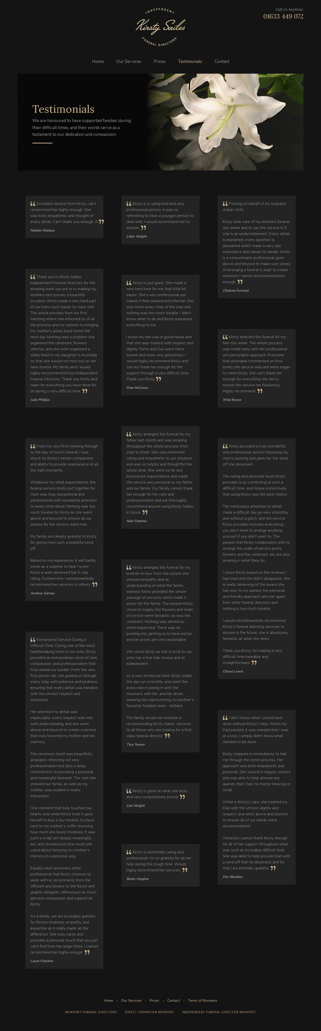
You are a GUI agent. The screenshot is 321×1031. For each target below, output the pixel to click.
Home (98, 61)
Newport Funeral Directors (91, 1012)
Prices (160, 61)
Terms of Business (202, 1000)
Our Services (128, 61)
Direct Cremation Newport (149, 1012)
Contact (222, 61)
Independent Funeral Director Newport (219, 1012)
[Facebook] (21, 14)
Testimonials (190, 61)
